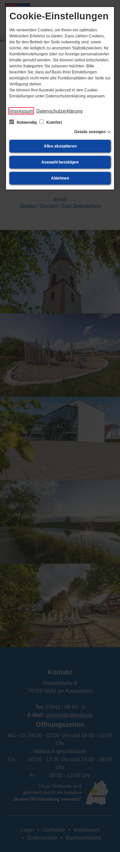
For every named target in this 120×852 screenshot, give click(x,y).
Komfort (53, 122)
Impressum (21, 110)
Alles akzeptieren (60, 146)
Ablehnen (60, 178)
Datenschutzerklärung (59, 110)
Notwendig (27, 122)
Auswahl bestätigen (60, 162)
